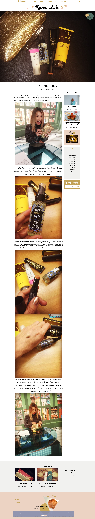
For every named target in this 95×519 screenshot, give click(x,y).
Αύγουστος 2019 (72, 165)
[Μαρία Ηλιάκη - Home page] (47, 7)
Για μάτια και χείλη (25, 483)
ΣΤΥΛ (35, 1)
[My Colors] (72, 100)
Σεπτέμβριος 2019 (72, 163)
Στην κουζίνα (17, 499)
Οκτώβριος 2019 (72, 161)
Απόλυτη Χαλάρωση (47, 483)
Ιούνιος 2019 (72, 169)
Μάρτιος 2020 (72, 151)
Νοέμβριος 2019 (72, 159)
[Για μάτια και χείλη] (25, 474)
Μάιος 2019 (72, 171)
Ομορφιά (43, 89)
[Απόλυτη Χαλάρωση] (47, 474)
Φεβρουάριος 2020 (72, 153)
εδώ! (47, 391)
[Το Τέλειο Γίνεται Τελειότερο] (72, 139)
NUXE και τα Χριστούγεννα (70, 471)
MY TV (56, 1)
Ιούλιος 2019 (72, 167)
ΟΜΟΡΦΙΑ (41, 1)
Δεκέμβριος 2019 (72, 157)
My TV (15, 501)
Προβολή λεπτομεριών (69, 513)
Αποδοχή (43, 515)
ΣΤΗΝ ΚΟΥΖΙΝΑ (49, 1)
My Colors (72, 106)
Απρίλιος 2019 (72, 173)
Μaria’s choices (64, 1)
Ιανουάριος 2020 (72, 155)
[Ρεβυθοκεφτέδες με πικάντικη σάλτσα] (72, 116)
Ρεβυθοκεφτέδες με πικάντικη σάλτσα (72, 124)
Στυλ (15, 496)
